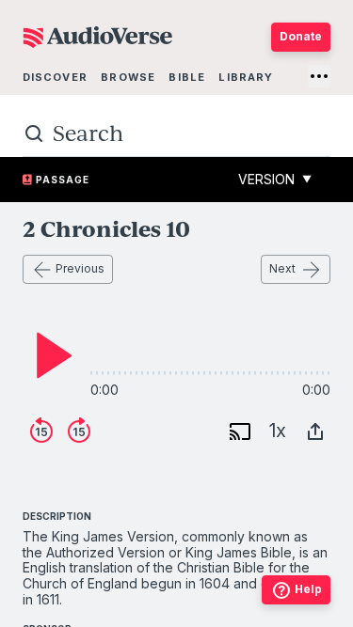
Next (282, 268)
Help (308, 589)
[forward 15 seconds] (79, 431)
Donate (301, 36)
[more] (319, 76)
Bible (186, 77)
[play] (49, 355)
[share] (315, 431)
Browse (128, 77)
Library (245, 77)
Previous (80, 268)
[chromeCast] (240, 431)
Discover (55, 77)
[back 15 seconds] (41, 431)
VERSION (275, 179)
